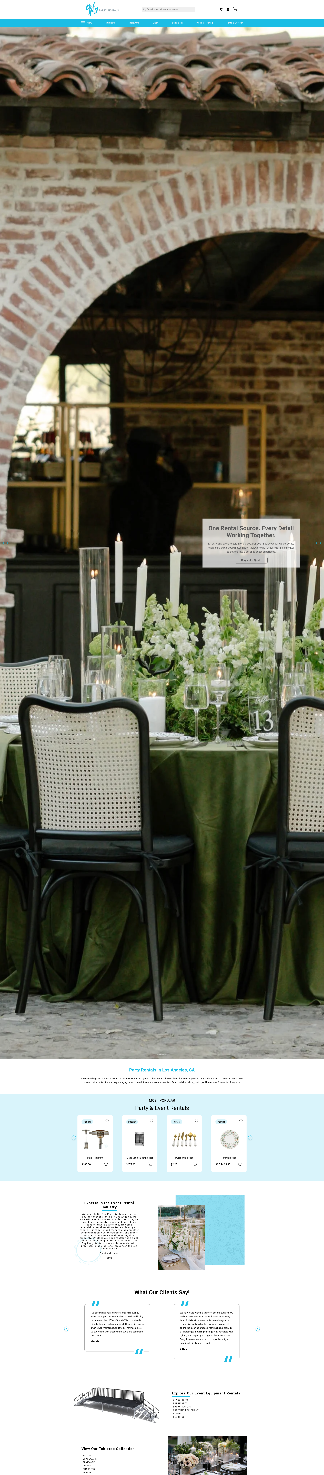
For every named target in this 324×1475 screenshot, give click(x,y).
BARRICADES (180, 1403)
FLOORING (179, 1417)
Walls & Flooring (204, 23)
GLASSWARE (90, 1459)
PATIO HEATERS (182, 1407)
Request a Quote (251, 560)
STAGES (177, 1413)
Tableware (134, 23)
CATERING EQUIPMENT (186, 1410)
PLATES (87, 1455)
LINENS (87, 1466)
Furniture (110, 23)
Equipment (177, 23)
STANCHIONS (180, 1400)
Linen (155, 23)
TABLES (87, 1472)
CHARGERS (89, 1469)
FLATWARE (89, 1462)
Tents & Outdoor (235, 23)
